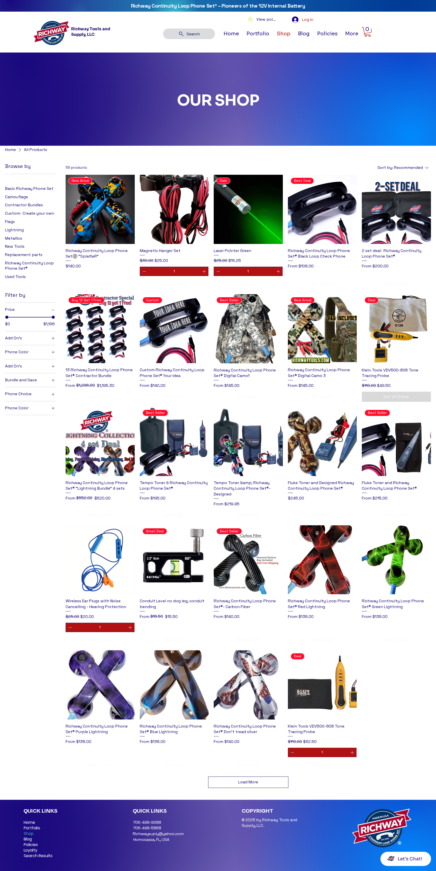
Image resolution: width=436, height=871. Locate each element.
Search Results (38, 856)
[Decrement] (144, 271)
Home (29, 822)
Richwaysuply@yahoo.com (158, 833)
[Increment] (204, 271)
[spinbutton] (174, 271)
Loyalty (30, 850)
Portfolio (32, 828)
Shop (29, 833)
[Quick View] (174, 209)
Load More (248, 782)
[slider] (7, 317)
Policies (31, 845)
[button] (327, 34)
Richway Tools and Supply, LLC (90, 31)
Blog (28, 839)
